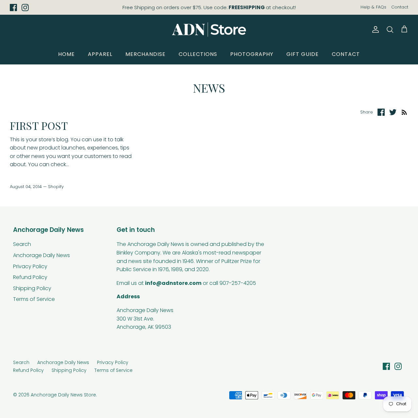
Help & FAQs (373, 7)
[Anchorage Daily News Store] (209, 29)
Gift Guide (302, 54)
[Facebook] (13, 7)
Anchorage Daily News (41, 255)
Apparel (100, 54)
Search (22, 244)
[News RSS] (404, 112)
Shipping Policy (32, 288)
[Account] (374, 29)
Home (66, 54)
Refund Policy (30, 277)
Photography (251, 54)
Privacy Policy (30, 266)
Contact (399, 7)
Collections (198, 54)
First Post (39, 125)
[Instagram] (25, 7)
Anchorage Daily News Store (63, 395)
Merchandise (145, 54)
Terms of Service (34, 299)
